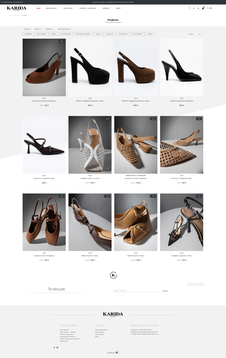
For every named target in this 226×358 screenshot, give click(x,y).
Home (10, 15)
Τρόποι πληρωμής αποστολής (70, 339)
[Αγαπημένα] (25, 42)
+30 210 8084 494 (18, 2)
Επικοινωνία (64, 341)
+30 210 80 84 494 (145, 330)
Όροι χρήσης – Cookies (68, 332)
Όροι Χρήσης (64, 330)
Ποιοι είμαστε (99, 334)
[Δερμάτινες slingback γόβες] (44, 145)
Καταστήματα (99, 332)
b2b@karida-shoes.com (150, 334)
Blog (96, 336)
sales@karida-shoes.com (149, 332)
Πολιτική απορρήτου (66, 334)
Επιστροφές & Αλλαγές (68, 336)
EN (208, 8)
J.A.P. (44, 98)
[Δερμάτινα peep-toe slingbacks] (181, 67)
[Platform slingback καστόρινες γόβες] (90, 67)
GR (211, 8)
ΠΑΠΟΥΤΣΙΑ (16, 15)
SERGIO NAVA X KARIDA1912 (136, 175)
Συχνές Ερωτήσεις (101, 330)
